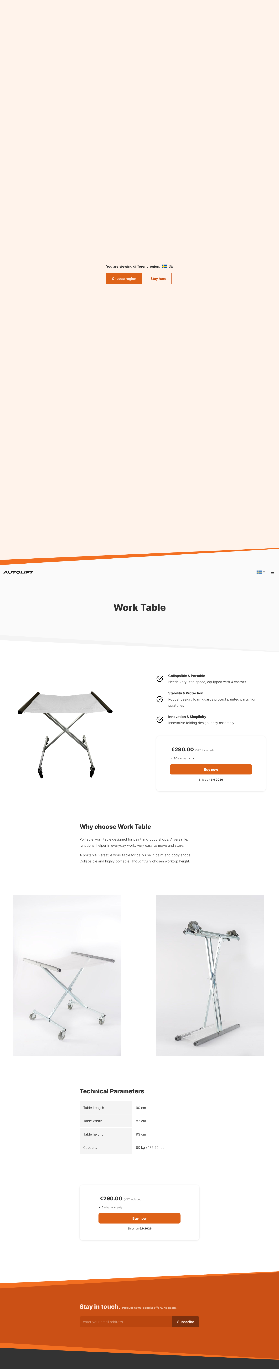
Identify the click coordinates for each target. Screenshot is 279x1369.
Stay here (158, 278)
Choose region (124, 278)
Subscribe (185, 1322)
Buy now (211, 769)
